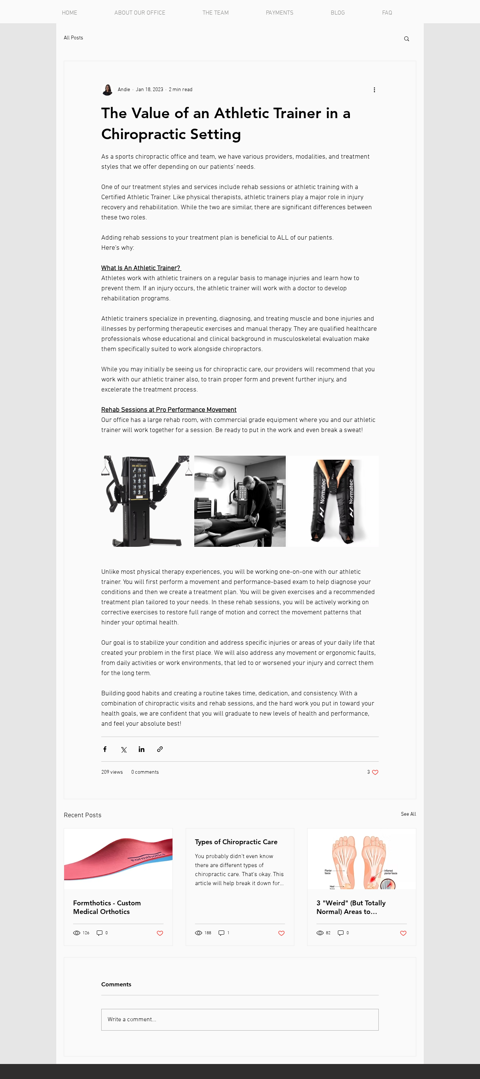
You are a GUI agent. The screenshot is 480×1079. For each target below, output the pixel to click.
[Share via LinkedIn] (141, 749)
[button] (406, 38)
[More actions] (374, 89)
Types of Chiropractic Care (236, 841)
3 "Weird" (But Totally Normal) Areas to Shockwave (351, 907)
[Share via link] (160, 749)
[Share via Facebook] (104, 749)
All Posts (73, 38)
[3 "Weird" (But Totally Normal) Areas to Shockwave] (362, 858)
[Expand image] (146, 501)
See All (408, 814)
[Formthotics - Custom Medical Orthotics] (118, 858)
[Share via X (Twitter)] (123, 749)
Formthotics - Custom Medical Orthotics (107, 907)
